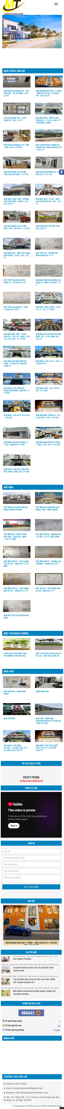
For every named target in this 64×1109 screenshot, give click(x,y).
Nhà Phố (9, 671)
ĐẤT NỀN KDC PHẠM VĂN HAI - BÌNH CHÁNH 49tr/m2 (16, 508)
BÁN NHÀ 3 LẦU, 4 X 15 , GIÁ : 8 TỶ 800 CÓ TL (49, 362)
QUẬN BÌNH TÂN (42, 691)
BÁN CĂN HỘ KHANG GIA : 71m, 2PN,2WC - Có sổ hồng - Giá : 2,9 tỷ (16, 93)
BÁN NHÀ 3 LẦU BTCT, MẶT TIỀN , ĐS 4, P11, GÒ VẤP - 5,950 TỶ (47, 748)
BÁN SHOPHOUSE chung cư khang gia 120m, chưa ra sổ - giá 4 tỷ (48, 147)
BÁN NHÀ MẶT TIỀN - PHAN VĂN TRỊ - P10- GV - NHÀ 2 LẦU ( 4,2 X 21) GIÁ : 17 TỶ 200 (16, 336)
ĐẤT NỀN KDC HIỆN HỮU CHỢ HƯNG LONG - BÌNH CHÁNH (47, 508)
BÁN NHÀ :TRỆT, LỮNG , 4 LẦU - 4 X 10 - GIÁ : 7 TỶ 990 (49, 308)
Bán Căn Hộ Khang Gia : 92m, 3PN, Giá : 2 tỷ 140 (48, 173)
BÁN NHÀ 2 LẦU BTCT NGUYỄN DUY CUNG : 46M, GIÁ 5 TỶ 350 (16, 470)
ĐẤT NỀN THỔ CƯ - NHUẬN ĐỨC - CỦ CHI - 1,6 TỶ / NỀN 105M (48, 535)
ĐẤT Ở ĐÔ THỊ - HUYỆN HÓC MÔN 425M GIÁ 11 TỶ (47, 254)
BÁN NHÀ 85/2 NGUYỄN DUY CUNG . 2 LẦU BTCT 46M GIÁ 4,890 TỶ (15, 363)
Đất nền (8, 487)
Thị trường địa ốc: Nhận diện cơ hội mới (33, 995)
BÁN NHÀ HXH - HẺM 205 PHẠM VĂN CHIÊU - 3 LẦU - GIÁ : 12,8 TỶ (17, 255)
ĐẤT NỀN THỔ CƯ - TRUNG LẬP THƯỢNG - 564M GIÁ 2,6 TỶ (48, 562)
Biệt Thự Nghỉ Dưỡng (16, 633)
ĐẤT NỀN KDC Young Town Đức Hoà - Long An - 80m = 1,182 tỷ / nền (15, 536)
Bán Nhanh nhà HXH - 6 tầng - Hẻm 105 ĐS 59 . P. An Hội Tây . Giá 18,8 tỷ (48, 93)
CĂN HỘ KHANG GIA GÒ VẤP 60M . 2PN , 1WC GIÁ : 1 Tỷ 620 (16, 227)
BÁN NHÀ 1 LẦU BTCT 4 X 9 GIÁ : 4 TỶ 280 (16, 416)
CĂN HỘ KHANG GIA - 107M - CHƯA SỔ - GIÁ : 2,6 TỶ (15, 119)
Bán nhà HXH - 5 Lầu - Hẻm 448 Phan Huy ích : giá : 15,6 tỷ (48, 201)
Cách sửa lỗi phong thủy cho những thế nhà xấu (15, 654)
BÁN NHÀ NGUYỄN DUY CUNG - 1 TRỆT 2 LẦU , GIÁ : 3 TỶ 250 (48, 443)
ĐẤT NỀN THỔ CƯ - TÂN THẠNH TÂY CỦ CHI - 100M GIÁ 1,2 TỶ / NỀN (16, 563)
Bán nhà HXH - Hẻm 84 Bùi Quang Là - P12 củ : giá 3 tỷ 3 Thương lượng (48, 120)
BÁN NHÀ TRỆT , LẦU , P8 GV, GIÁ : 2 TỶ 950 (47, 389)
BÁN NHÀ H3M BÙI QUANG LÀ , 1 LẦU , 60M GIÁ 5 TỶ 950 (16, 443)
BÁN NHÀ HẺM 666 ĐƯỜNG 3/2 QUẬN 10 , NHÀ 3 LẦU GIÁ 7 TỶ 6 (48, 282)
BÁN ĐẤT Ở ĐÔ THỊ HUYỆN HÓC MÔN (16, 616)
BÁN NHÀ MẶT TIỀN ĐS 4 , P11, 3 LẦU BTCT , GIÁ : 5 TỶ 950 (48, 416)
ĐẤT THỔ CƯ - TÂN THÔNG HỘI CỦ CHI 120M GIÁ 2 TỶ (48, 589)
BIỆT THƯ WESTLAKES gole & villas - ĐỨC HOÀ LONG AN (48, 654)
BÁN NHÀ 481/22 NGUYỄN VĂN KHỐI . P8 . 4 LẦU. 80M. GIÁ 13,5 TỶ (48, 336)
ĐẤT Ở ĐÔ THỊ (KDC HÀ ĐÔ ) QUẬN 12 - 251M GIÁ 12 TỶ (15, 281)
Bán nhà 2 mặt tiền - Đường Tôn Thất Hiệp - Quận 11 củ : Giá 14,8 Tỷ (16, 201)
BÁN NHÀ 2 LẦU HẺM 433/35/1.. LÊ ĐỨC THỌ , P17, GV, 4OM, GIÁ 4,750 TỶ (16, 748)
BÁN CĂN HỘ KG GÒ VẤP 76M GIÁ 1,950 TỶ (48, 227)
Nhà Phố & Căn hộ (14, 71)
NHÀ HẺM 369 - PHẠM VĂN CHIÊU (15, 692)
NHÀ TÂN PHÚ (9, 718)
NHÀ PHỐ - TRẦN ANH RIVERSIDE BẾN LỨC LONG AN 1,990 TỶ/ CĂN (48, 721)
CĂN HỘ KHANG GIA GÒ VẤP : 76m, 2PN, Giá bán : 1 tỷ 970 (16, 173)
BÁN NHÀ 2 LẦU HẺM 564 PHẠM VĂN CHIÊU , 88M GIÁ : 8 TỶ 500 (16, 390)
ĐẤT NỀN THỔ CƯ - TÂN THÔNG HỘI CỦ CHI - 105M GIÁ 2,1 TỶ (16, 589)
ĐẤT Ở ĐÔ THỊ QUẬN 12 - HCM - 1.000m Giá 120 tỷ (16, 308)
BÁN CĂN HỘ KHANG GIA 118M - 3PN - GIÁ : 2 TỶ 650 (16, 146)
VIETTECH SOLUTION (36, 1106)
